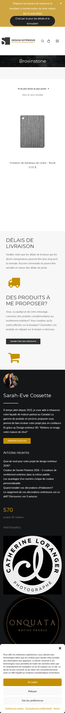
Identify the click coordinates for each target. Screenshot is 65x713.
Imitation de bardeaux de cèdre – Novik (33, 162)
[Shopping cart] (47, 41)
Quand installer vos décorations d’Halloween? (28, 487)
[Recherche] (41, 41)
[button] (60, 648)
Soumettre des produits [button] (23, 341)
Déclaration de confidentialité (38, 708)
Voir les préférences (32, 700)
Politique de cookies (14, 708)
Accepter (33, 682)
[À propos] (32, 409)
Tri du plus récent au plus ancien (32, 89)
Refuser (32, 691)
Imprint (57, 708)
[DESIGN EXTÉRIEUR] (18, 41)
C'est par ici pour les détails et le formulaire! (33, 21)
